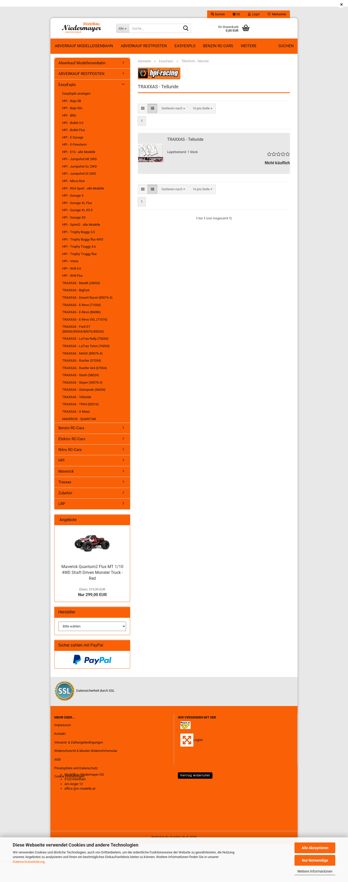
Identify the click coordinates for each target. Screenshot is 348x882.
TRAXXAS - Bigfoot (75, 290)
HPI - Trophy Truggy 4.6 (79, 246)
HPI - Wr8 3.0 (71, 268)
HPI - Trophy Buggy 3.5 (78, 232)
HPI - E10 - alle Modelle (78, 152)
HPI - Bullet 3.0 (72, 123)
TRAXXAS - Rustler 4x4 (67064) (84, 368)
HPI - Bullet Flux (73, 130)
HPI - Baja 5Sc (72, 108)
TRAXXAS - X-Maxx (76, 411)
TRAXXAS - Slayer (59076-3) (82, 382)
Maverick (66, 471)
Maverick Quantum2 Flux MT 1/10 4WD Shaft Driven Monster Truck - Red (92, 572)
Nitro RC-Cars (70, 449)
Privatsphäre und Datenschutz (76, 768)
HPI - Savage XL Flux (77, 203)
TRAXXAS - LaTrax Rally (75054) (85, 339)
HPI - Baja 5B (71, 101)
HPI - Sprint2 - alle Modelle (81, 224)
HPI (61, 460)
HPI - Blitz (69, 115)
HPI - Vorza (70, 261)
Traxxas (64, 482)
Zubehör (65, 493)
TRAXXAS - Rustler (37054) (81, 360)
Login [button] (255, 14)
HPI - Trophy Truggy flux (79, 254)
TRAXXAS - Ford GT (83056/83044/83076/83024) (83, 329)
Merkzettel (278, 14)
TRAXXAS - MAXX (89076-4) (82, 353)
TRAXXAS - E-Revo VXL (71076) (85, 319)
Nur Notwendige (315, 860)
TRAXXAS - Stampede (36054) (84, 390)
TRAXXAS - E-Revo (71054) (81, 305)
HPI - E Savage (72, 137)
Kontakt (59, 734)
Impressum (62, 725)
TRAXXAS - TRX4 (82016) (80, 404)
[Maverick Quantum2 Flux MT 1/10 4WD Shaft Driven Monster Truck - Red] (92, 543)
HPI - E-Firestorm (74, 144)
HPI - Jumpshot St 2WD (79, 173)
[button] (236, 14)
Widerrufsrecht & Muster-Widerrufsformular (85, 751)
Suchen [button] (219, 14)
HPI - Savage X (73, 195)
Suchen (286, 46)
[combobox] (173, 109)
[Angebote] (124, 520)
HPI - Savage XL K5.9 (77, 210)
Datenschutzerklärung (29, 862)
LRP (61, 503)
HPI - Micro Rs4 (73, 181)
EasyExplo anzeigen (76, 93)
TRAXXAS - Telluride (185, 139)
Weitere (249, 46)
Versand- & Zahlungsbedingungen (78, 742)
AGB (57, 759)
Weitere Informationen (314, 871)
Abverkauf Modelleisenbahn (84, 46)
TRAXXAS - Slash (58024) (80, 375)
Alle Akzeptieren (315, 848)
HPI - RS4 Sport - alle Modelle (83, 188)
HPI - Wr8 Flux (72, 276)
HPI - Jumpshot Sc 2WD (79, 166)
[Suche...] (186, 28)
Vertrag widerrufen (195, 775)
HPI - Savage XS (74, 217)
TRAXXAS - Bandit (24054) (81, 283)
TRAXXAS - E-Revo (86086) (81, 312)
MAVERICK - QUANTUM (79, 419)
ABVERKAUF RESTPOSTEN (144, 46)
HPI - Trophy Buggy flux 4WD (82, 239)
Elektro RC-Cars (71, 439)
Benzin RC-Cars (218, 46)
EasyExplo (185, 46)
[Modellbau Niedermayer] (81, 28)
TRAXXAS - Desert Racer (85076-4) (87, 297)
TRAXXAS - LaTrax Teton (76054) (86, 346)
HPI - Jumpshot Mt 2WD (79, 159)
